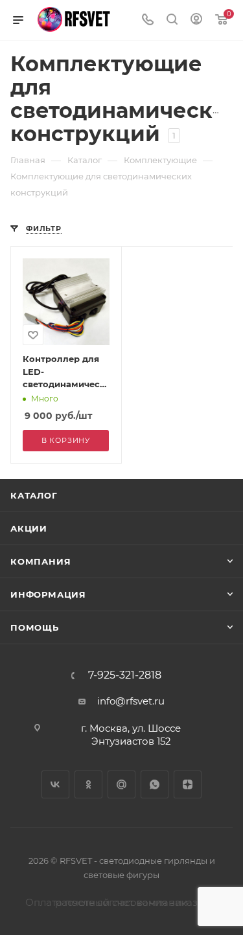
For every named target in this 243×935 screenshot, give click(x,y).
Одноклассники (88, 784)
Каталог (34, 495)
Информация (48, 594)
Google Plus (121, 784)
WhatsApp (154, 784)
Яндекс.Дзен (188, 784)
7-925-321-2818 (124, 675)
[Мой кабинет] (196, 20)
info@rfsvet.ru (131, 701)
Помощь (34, 627)
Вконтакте (55, 784)
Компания (40, 561)
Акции (28, 528)
